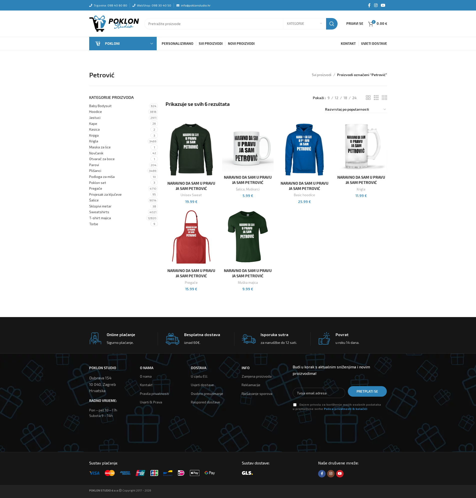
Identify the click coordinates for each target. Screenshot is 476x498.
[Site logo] (114, 23)
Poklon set (97, 182)
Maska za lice (100, 147)
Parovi (94, 165)
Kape (93, 123)
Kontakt (146, 385)
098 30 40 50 (161, 5)
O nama (146, 376)
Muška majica (248, 283)
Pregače (95, 188)
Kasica (94, 129)
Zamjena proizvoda (257, 376)
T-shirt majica (100, 218)
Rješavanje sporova (257, 393)
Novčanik (96, 153)
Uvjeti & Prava (151, 402)
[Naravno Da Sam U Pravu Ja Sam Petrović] (191, 149)
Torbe (93, 224)
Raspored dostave (205, 402)
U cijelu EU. (199, 376)
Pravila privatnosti (154, 393)
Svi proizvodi (321, 75)
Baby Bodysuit (100, 106)
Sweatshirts (99, 212)
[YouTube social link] (383, 5)
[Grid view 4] (384, 98)
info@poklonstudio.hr (196, 5)
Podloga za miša (102, 176)
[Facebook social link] (369, 5)
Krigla (93, 141)
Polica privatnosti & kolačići (345, 408)
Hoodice (95, 111)
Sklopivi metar (100, 206)
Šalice (94, 200)
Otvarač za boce (102, 159)
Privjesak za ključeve (105, 194)
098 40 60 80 (117, 5)
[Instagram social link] (375, 5)
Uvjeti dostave (202, 385)
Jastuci (94, 117)
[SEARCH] (332, 24)
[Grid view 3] (376, 98)
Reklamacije (251, 385)
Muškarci (253, 189)
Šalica (240, 189)
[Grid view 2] (368, 98)
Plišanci (95, 170)
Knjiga (94, 135)
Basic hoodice (304, 195)
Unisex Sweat (191, 195)
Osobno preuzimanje (207, 393)
